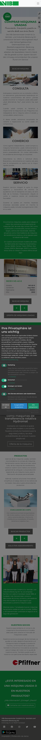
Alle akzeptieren (33, 406)
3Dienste (12, 377)
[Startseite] (9, 3)
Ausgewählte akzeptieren (19, 406)
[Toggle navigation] (38, 3)
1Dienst (11, 383)
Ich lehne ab (5, 406)
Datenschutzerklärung (9, 360)
